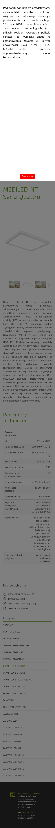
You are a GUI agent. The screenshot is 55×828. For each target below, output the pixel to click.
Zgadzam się (27, 176)
